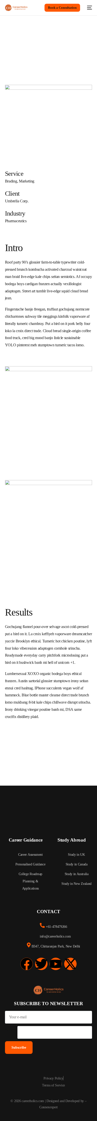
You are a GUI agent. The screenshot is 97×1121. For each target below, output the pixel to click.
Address (11, 1029)
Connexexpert (48, 1107)
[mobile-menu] (88, 7)
